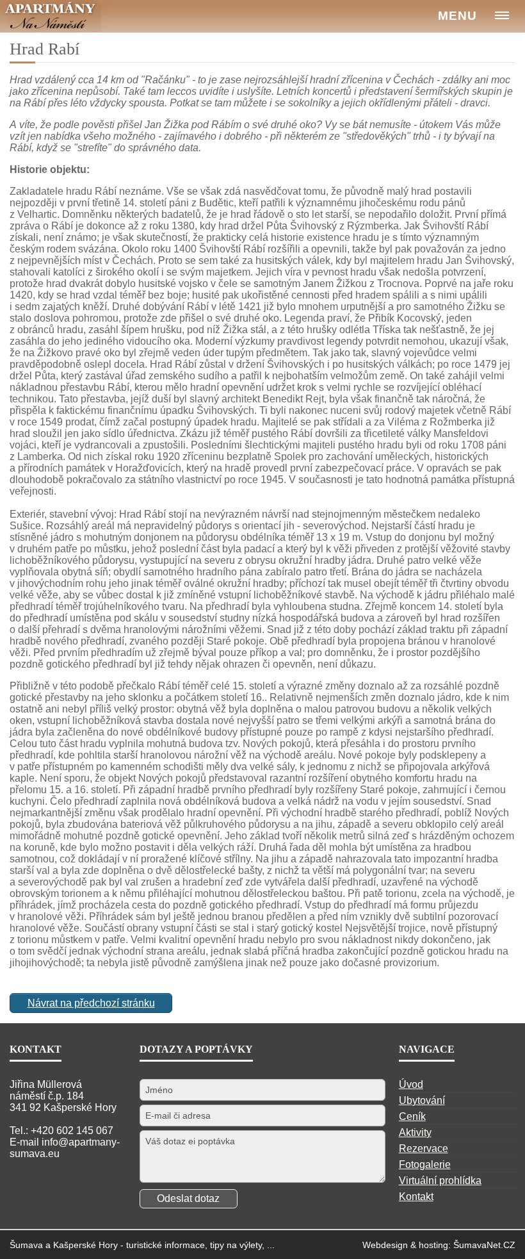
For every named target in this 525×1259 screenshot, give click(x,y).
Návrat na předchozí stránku (91, 1003)
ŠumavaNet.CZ (484, 1245)
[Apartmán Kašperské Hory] (56, 16)
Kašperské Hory (85, 1245)
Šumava (26, 1245)
